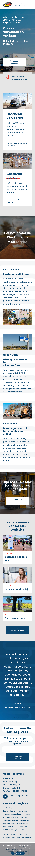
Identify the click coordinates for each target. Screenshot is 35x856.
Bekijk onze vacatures (18, 501)
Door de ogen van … (16, 618)
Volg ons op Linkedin (19, 796)
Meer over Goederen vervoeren (16, 144)
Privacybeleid (20, 853)
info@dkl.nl (15, 788)
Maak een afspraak (15, 62)
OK (13, 853)
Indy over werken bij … (17, 589)
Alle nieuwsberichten (17, 630)
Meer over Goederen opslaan (16, 201)
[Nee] (33, 849)
